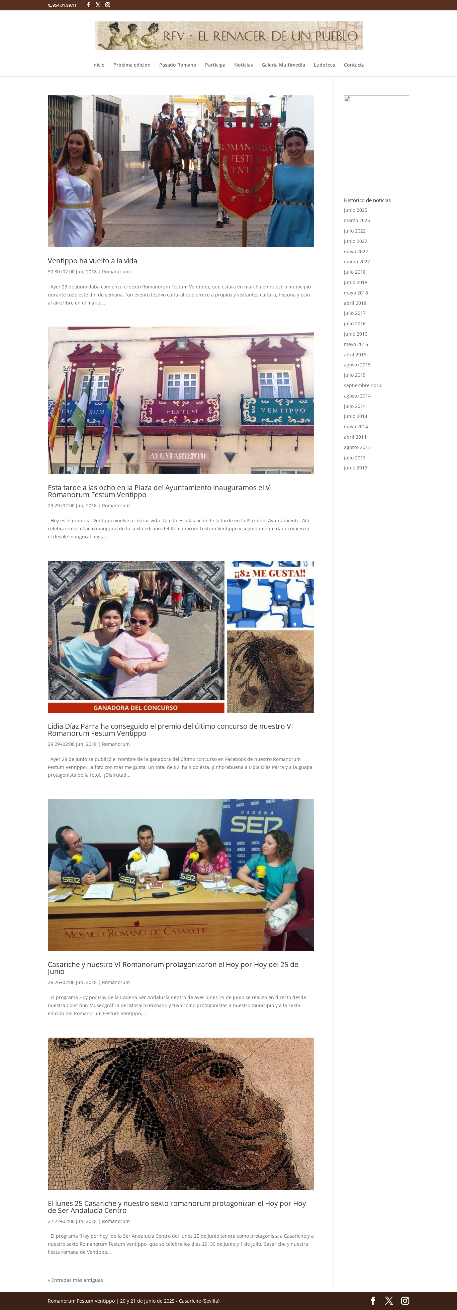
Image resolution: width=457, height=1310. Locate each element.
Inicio (98, 65)
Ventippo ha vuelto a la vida (93, 260)
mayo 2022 (356, 251)
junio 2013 (355, 467)
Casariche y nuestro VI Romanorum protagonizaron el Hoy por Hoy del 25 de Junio (173, 968)
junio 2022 (355, 241)
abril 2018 (355, 303)
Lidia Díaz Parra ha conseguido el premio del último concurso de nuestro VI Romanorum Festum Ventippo (170, 729)
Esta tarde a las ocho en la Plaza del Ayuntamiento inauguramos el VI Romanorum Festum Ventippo (160, 491)
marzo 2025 (357, 220)
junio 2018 (355, 282)
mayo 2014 (356, 426)
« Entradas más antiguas (75, 1280)
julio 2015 (355, 375)
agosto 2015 (357, 364)
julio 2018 (355, 272)
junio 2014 (355, 416)
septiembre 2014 (363, 385)
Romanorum (116, 271)
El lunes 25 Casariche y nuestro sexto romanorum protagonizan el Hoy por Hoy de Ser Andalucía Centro (177, 1207)
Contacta (354, 65)
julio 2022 (355, 231)
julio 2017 (355, 313)
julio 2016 (355, 323)
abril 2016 (355, 354)
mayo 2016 (356, 344)
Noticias (243, 65)
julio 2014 (355, 406)
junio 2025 (355, 210)
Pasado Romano (177, 65)
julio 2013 (355, 457)
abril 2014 (355, 437)
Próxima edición (132, 65)
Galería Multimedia (283, 65)
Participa (215, 65)
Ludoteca (324, 65)
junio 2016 (355, 334)
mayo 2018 (356, 292)
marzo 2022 (357, 261)
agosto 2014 (357, 395)
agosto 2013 (357, 447)
